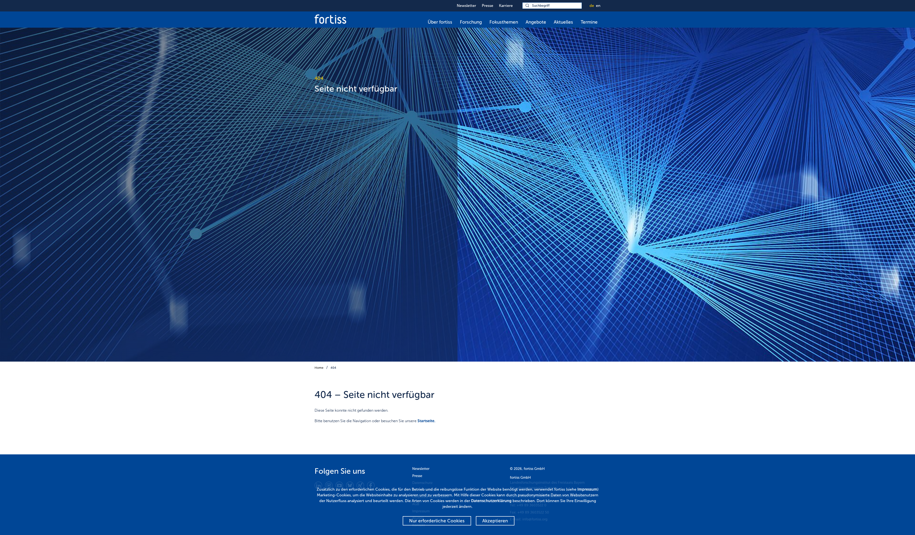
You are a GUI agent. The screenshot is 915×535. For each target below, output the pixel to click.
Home (319, 367)
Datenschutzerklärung (491, 501)
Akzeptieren (495, 521)
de (592, 5)
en (598, 5)
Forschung (471, 22)
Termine (589, 22)
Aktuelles (563, 22)
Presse (487, 5)
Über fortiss (440, 22)
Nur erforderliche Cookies (437, 521)
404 (333, 367)
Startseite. (426, 421)
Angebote (536, 22)
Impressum (587, 489)
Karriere (506, 5)
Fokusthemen (503, 22)
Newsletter (466, 5)
